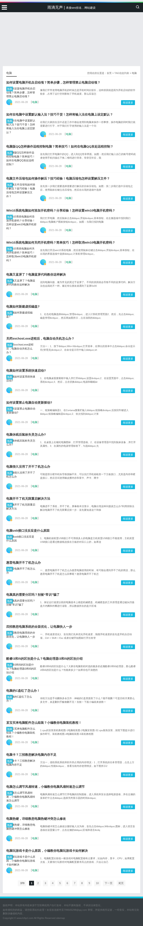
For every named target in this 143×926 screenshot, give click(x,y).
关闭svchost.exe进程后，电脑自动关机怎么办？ (40, 338)
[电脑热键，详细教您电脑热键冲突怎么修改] (21, 827)
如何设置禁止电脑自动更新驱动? (29, 402)
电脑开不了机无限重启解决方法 (28, 498)
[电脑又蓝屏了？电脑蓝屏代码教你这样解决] (21, 283)
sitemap (60, 918)
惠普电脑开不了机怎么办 (23, 562)
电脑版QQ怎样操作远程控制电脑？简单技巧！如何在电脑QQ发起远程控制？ (59, 146)
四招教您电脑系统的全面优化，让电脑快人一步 (39, 626)
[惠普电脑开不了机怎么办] (21, 571)
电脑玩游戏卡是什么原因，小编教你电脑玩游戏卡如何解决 (47, 850)
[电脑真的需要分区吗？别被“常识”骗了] (21, 603)
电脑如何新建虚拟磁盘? (23, 306)
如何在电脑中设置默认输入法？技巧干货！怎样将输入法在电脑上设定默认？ (59, 114)
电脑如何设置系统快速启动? (26, 370)
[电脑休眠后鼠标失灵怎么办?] (21, 443)
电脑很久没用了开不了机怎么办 (28, 466)
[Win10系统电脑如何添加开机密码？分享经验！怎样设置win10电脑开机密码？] (21, 222)
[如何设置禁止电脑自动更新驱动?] (21, 411)
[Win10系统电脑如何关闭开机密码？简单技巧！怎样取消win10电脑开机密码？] (21, 254)
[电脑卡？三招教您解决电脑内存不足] (21, 763)
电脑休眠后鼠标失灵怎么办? (26, 434)
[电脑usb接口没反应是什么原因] (21, 539)
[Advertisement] (71, 26)
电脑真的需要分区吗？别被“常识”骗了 (33, 594)
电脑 (9, 89)
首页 (109, 73)
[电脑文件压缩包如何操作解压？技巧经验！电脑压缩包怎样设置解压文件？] (21, 190)
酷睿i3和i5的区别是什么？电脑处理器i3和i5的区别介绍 (44, 658)
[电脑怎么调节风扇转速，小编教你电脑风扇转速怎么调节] (21, 797)
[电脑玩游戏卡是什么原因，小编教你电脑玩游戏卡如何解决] (21, 861)
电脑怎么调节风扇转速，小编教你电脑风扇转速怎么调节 (45, 786)
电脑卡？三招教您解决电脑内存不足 (31, 754)
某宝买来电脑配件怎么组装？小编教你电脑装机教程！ (44, 722)
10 (97, 883)
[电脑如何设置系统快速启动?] (21, 379)
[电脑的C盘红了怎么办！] (21, 699)
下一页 (108, 883)
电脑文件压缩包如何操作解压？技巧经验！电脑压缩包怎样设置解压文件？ (58, 178)
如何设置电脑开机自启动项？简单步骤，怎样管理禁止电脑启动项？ (53, 82)
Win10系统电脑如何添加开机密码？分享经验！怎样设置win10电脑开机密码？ (60, 210)
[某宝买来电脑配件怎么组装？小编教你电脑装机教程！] (21, 733)
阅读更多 (128, 102)
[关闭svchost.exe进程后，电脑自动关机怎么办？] (21, 349)
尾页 (121, 883)
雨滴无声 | (71, 7)
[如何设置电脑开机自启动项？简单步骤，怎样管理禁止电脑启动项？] (21, 92)
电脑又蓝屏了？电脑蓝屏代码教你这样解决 (36, 274)
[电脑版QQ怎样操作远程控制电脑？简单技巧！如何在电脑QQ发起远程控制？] (21, 158)
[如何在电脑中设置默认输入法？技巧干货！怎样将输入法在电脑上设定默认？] (21, 126)
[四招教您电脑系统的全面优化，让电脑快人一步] (21, 635)
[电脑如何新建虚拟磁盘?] (21, 315)
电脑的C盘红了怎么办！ (23, 690)
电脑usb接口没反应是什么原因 (28, 530)
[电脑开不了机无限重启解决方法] (21, 507)
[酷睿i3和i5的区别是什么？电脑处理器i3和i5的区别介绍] (21, 669)
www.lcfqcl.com (25, 918)
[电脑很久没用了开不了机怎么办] (21, 475)
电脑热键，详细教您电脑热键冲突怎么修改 (36, 818)
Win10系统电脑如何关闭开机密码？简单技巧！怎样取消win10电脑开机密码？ (60, 242)
